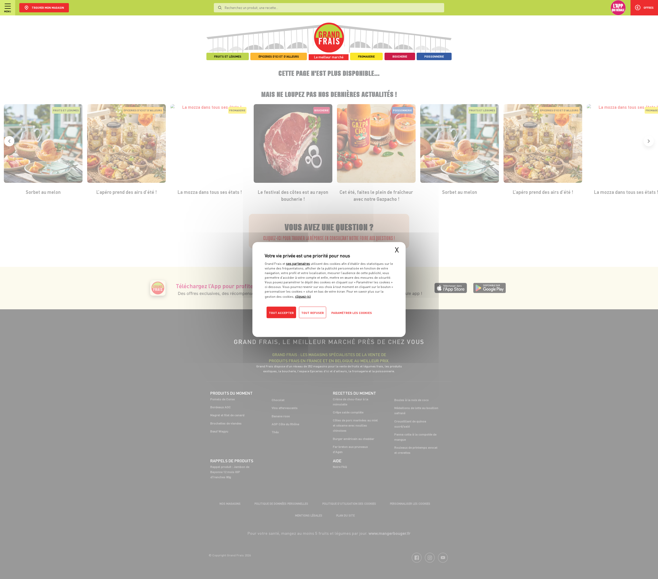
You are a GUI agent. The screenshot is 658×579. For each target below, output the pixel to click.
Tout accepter (281, 313)
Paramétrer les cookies (351, 313)
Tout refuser (312, 313)
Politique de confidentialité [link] (299, 322)
